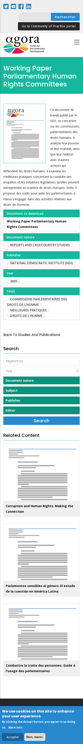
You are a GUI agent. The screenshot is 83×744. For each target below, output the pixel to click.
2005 (13, 281)
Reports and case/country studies (40, 245)
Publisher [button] (13, 400)
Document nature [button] (20, 380)
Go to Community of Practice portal (49, 26)
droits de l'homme (26, 316)
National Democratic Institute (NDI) (41, 263)
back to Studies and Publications (31, 334)
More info (15, 727)
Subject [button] (11, 390)
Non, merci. (34, 737)
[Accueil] (24, 45)
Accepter (12, 737)
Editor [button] (10, 410)
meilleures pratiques (28, 310)
